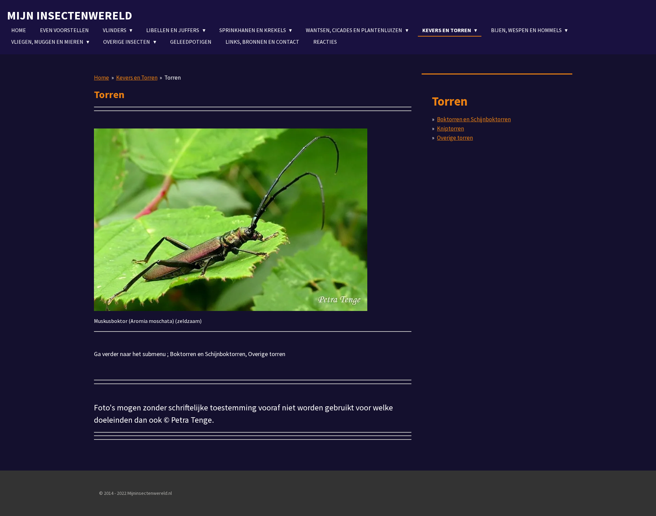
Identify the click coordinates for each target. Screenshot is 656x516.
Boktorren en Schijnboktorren (474, 119)
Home (101, 77)
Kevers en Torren (137, 77)
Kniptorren (450, 128)
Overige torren (455, 137)
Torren (172, 77)
